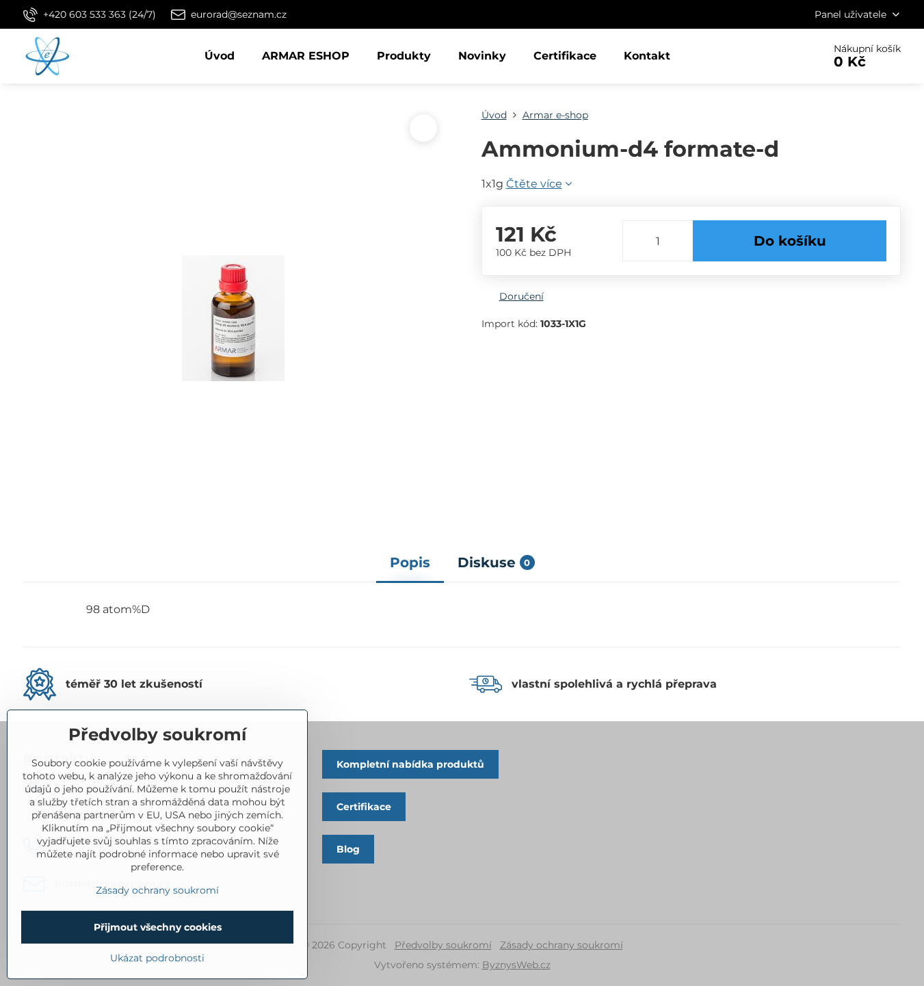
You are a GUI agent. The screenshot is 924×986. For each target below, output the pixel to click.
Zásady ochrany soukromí (561, 945)
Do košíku (790, 241)
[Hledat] (774, 56)
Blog (348, 849)
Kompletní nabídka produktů (410, 764)
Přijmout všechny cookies (158, 927)
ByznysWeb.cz (516, 965)
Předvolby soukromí (443, 945)
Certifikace (363, 807)
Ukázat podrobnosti (157, 958)
